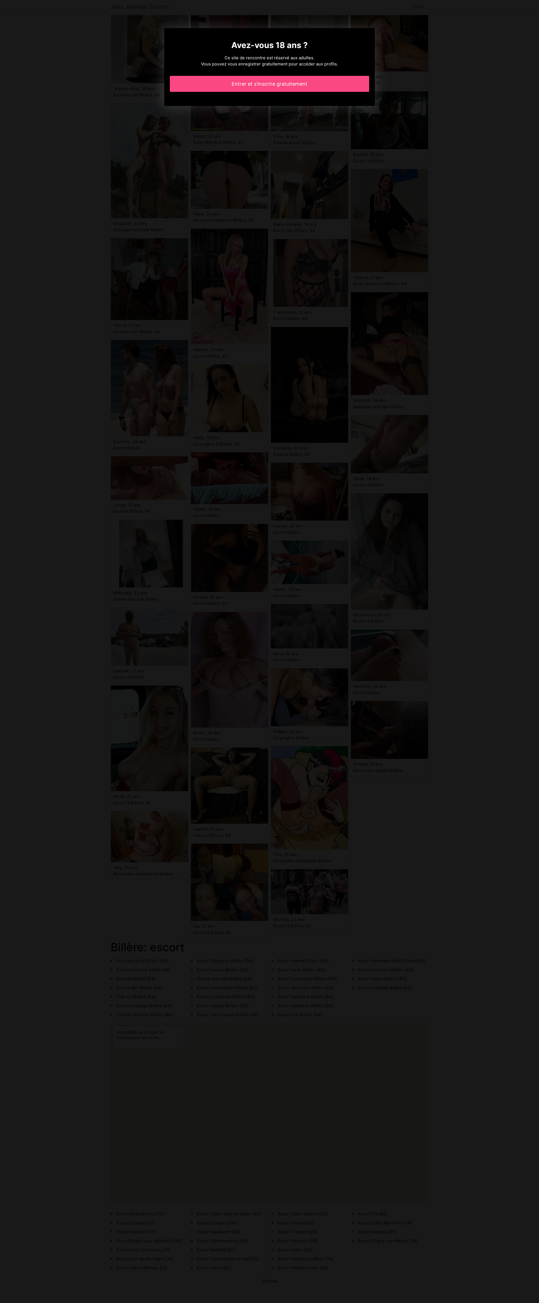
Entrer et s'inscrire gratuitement (269, 84)
